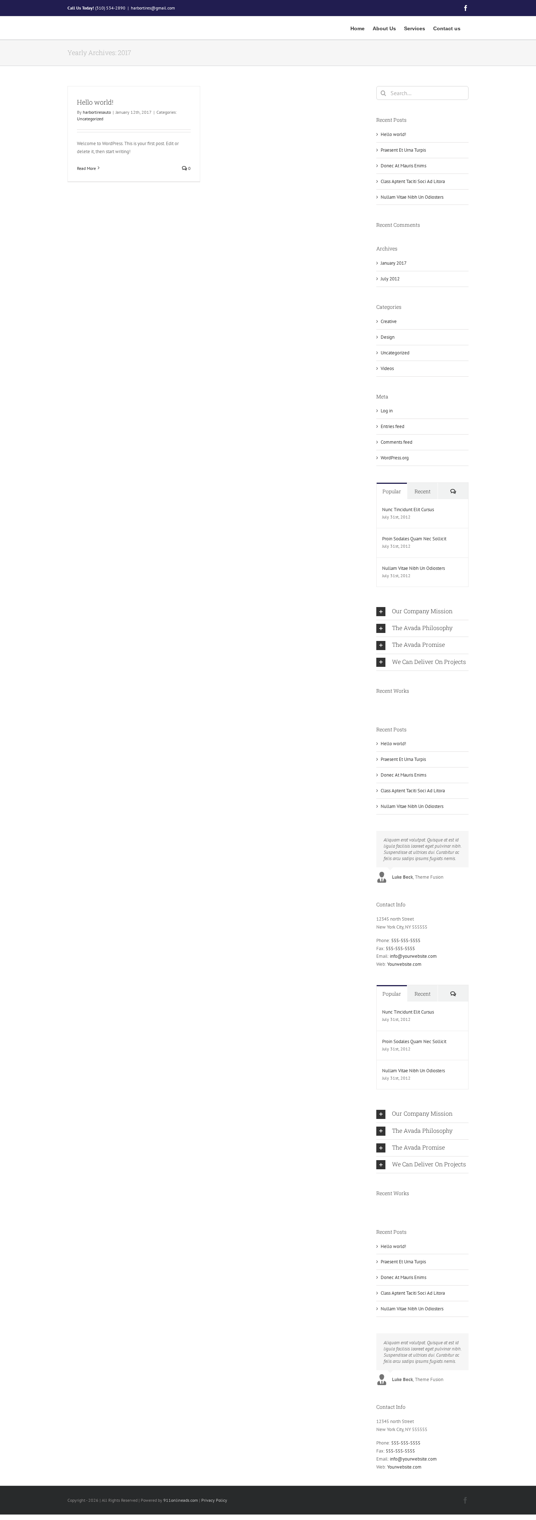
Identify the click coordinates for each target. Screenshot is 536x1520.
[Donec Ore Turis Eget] (376, 706)
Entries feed (392, 426)
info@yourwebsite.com (413, 956)
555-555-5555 (405, 940)
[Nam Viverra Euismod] (383, 706)
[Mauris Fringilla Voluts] (379, 706)
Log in (387, 411)
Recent (423, 491)
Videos (387, 368)
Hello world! (95, 102)
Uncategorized (90, 118)
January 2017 (394, 263)
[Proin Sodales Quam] (381, 706)
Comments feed (396, 442)
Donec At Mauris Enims (403, 166)
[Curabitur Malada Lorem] (385, 706)
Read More (86, 168)
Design (388, 337)
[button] (422, 611)
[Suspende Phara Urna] (387, 706)
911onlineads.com (180, 1500)
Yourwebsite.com (404, 964)
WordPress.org (395, 458)
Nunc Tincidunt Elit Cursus (408, 509)
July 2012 (390, 279)
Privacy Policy (214, 1500)
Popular (391, 491)
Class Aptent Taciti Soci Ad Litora (413, 181)
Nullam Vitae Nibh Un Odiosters (412, 197)
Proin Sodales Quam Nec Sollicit (414, 539)
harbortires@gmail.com (153, 8)
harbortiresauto (97, 112)
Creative (389, 321)
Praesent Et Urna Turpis (403, 150)
